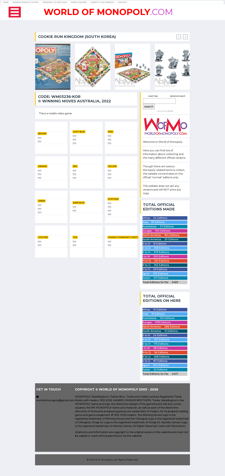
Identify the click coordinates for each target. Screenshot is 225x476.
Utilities (43, 237)
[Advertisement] (86, 281)
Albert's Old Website (102, 2)
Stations (113, 199)
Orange (42, 166)
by (169, 111)
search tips (153, 96)
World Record (79, 2)
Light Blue (79, 132)
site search (161, 111)
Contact (122, 2)
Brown (42, 133)
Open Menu (15, 12)
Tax (75, 237)
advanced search (177, 96)
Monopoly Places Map (55, 2)
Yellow (112, 166)
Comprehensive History (26, 2)
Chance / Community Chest (123, 237)
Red (75, 166)
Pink (110, 132)
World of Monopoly (101, 459)
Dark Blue (78, 203)
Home (6, 2)
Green (41, 201)
